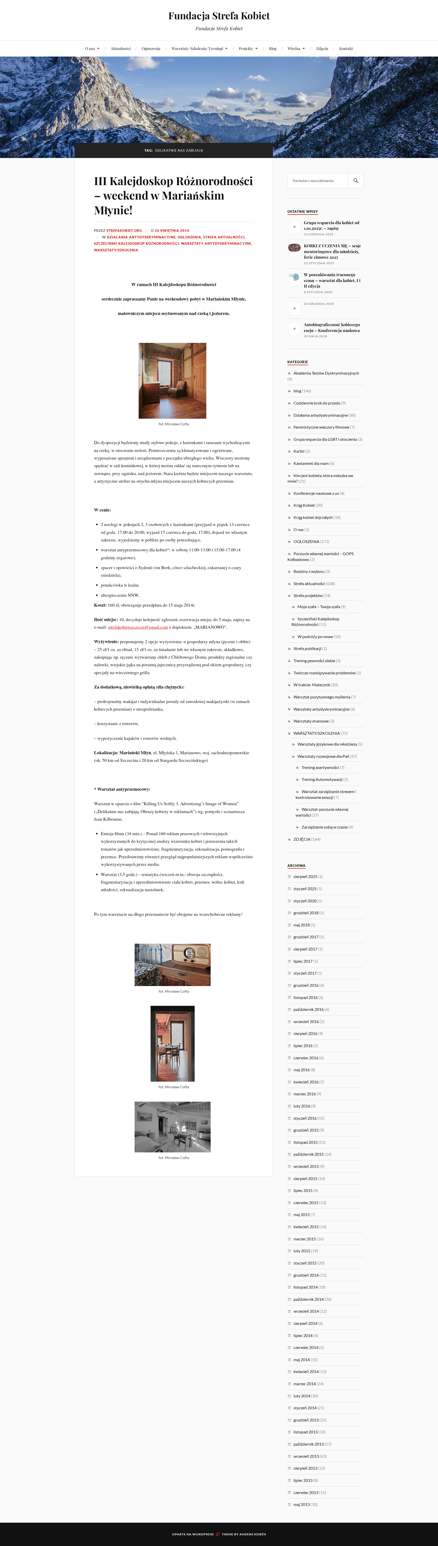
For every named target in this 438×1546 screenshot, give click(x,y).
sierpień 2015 (305, 1178)
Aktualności (121, 48)
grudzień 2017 (306, 936)
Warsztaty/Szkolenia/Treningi (197, 48)
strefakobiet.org (124, 231)
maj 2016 (302, 1069)
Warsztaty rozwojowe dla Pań (323, 756)
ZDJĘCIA (302, 839)
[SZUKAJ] (355, 180)
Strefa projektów (308, 595)
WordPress (203, 1534)
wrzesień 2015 (306, 1166)
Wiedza (294, 48)
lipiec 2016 (303, 1045)
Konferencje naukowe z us (316, 493)
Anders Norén (253, 1534)
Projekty (246, 48)
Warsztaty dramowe (311, 720)
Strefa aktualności (224, 237)
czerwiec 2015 (306, 1202)
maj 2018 (302, 924)
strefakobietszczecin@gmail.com (138, 627)
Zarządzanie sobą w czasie (325, 826)
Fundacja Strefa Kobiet (219, 15)
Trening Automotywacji (322, 779)
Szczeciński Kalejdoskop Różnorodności (136, 243)
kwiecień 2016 (306, 1081)
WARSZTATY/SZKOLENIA (116, 250)
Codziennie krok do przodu (317, 402)
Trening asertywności (320, 767)
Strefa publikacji (307, 648)
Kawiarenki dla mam (311, 463)
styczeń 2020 (305, 900)
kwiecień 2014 (306, 1371)
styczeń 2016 (305, 1118)
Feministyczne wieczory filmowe (321, 427)
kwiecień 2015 (306, 1226)
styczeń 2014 (305, 1407)
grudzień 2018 (306, 912)
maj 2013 (302, 1504)
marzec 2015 (305, 1238)
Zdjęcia (322, 48)
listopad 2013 (306, 1431)
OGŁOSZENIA (189, 237)
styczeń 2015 (305, 1262)
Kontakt (346, 48)
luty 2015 (302, 1250)
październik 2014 (309, 1299)
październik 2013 (309, 1444)
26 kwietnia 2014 (172, 231)
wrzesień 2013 (306, 1456)
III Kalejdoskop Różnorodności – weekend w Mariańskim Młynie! (173, 195)
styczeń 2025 (305, 888)
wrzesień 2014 (306, 1311)
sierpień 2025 (305, 876)
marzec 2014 (305, 1383)
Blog (273, 48)
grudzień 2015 (306, 1130)
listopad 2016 (306, 997)
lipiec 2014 (303, 1335)
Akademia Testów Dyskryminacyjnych (326, 373)
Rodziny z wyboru (309, 571)
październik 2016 (309, 1009)
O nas (90, 48)
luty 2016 (302, 1105)
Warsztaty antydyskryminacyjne (216, 243)
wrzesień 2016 (306, 1021)
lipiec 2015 (303, 1190)
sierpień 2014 (305, 1323)
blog (297, 390)
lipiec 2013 (303, 1480)
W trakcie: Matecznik (312, 684)
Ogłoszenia (151, 48)
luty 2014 (302, 1395)
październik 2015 (309, 1154)
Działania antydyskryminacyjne (141, 237)
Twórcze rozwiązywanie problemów (325, 672)
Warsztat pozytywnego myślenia (322, 696)
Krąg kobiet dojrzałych (313, 517)
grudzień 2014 (306, 1275)
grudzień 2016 (306, 985)
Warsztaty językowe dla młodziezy (327, 744)
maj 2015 (302, 1214)
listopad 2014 (306, 1287)
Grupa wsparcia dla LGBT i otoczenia (325, 439)
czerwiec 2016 (306, 1057)
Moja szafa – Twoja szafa (319, 606)
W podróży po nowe (315, 636)
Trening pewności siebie (314, 660)
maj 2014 (302, 1359)
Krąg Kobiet (304, 505)
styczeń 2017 (305, 973)
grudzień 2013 (306, 1419)
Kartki (299, 451)
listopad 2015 (306, 1142)
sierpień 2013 (305, 1468)
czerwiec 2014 (306, 1347)
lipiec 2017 (303, 961)
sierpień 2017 (305, 948)
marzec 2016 (305, 1093)
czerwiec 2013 (306, 1492)
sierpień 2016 (305, 1033)
